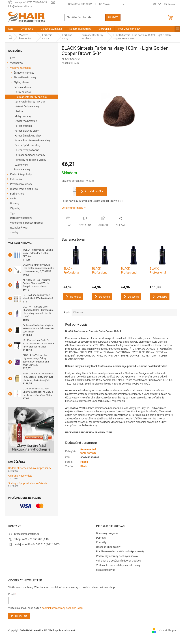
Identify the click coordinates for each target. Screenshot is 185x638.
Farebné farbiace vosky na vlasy (32, 140)
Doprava (104, 4)
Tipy (12, 213)
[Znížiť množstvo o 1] (74, 193)
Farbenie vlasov (22, 87)
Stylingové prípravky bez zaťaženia (27, 483)
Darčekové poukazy (21, 217)
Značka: (70, 62)
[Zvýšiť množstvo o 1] (74, 189)
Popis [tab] (66, 312)
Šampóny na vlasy (24, 72)
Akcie (13, 198)
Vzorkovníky (21, 164)
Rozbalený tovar (19, 227)
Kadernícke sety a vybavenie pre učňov (29, 468)
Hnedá (84, 461)
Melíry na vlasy (23, 116)
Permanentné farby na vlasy (31, 96)
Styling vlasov (21, 82)
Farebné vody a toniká (27, 150)
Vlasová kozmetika (20, 67)
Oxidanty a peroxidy (26, 121)
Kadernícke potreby (21, 174)
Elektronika (16, 179)
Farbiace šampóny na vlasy (30, 154)
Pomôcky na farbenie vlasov (30, 159)
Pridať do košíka (94, 191)
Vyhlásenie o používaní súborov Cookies (118, 560)
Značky (14, 232)
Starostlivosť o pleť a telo (24, 188)
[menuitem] (11, 29)
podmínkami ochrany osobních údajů (62, 608)
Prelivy (19, 111)
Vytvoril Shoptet (168, 630)
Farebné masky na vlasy (28, 135)
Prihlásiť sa (19, 616)
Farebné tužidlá (23, 125)
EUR (155, 4)
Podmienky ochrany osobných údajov (117, 556)
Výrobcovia (16, 62)
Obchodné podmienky (108, 546)
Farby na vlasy (23, 92)
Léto (12, 58)
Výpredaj (15, 208)
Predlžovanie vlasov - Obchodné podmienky (120, 551)
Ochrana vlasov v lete (20, 475)
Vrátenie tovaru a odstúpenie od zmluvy (118, 565)
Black (83, 466)
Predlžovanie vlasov (21, 184)
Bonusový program (80, 4)
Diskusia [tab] (78, 312)
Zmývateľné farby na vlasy (30, 101)
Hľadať (113, 17)
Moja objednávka (105, 569)
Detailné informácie (72, 207)
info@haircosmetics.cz (26, 533)
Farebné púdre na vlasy (28, 145)
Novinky (14, 203)
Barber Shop (17, 193)
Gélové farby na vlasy (27, 106)
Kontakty (101, 542)
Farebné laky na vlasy (27, 130)
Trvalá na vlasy (22, 169)
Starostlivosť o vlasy (25, 77)
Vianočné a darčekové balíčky (26, 222)
